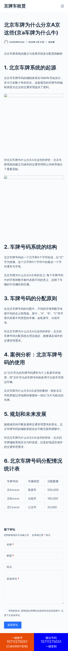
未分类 (51, 42)
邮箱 (10, 555)
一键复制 (51, 642)
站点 (9, 566)
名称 (10, 544)
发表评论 (12, 624)
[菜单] (62, 6)
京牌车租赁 (15, 6)
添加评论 (13, 578)
